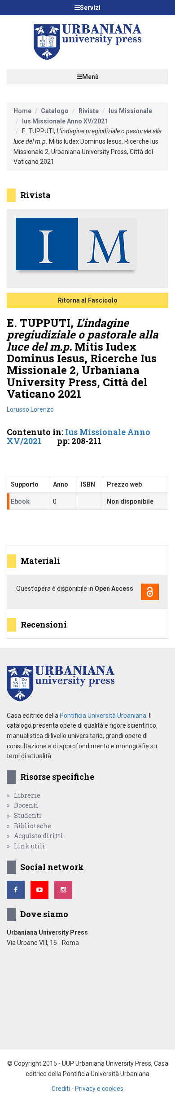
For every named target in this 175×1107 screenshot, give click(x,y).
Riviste (89, 110)
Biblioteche (32, 825)
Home (22, 110)
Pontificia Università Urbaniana (103, 715)
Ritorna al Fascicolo (88, 300)
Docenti (26, 805)
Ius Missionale (130, 110)
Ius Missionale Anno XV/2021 (65, 121)
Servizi (90, 7)
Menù (90, 76)
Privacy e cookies (99, 1088)
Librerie (27, 795)
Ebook (20, 501)
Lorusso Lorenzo (30, 409)
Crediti (61, 1088)
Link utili (29, 846)
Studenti (28, 815)
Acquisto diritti (38, 835)
